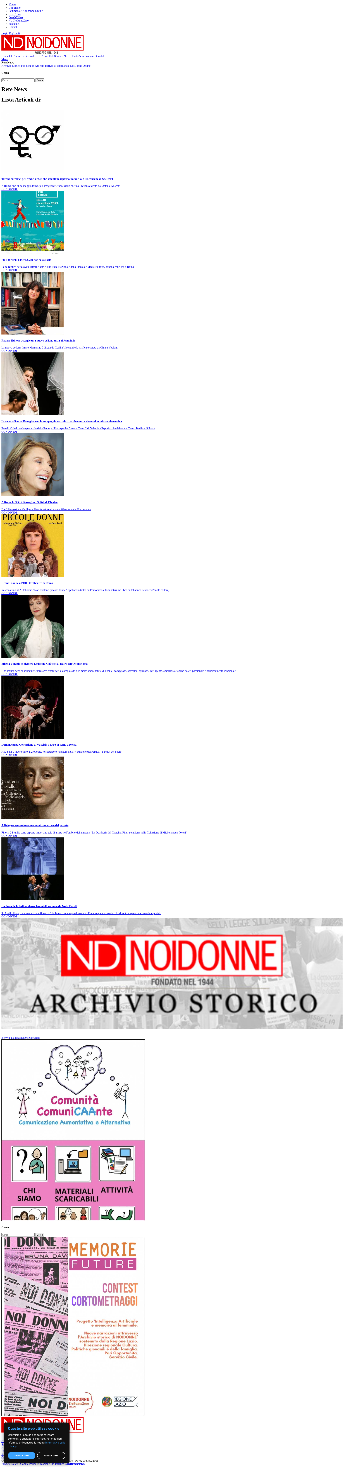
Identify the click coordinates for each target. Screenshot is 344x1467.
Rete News (15, 14)
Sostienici (14, 23)
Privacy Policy (9, 1463)
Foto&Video (16, 17)
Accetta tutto (22, 1455)
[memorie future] (73, 1415)
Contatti (13, 27)
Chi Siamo (15, 7)
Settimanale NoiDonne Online (26, 10)
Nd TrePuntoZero (19, 20)
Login (4, 33)
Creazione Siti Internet (61, 1463)
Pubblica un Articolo (33, 65)
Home (12, 4)
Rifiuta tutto (51, 1455)
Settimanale (28, 56)
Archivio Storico (11, 65)
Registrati (14, 33)
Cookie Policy (28, 1463)
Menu (4, 59)
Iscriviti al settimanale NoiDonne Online (67, 65)
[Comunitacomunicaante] (73, 1220)
